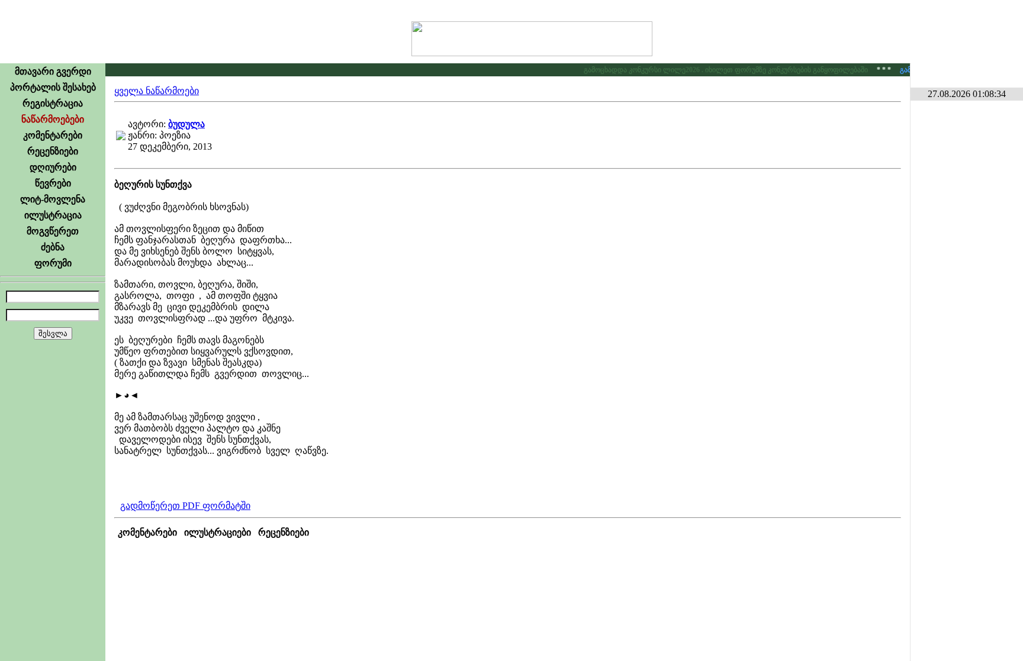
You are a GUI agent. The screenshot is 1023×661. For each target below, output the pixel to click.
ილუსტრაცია (53, 215)
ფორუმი (53, 263)
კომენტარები (52, 135)
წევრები (53, 183)
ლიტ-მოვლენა (52, 199)
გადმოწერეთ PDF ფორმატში (185, 506)
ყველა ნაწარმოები (156, 91)
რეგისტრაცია (52, 103)
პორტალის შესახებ (53, 87)
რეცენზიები (52, 151)
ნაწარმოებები (52, 119)
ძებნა (53, 247)
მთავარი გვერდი (53, 71)
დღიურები (53, 167)
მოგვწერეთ (53, 231)
